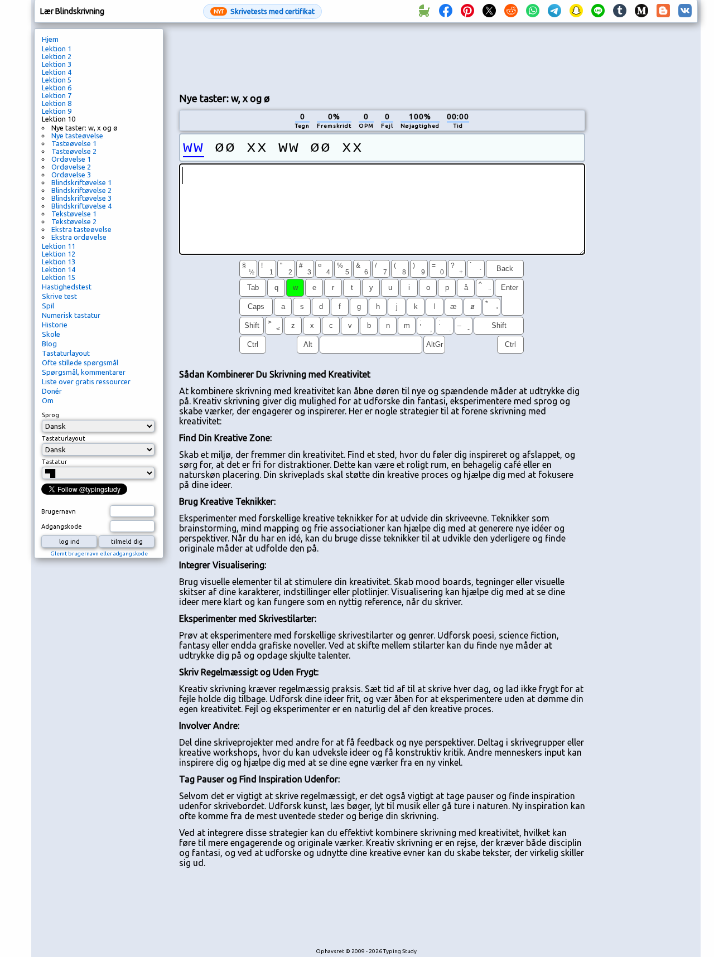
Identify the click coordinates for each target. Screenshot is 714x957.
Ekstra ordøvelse (79, 237)
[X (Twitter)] (489, 11)
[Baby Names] (424, 11)
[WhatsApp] (532, 11)
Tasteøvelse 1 (74, 143)
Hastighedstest (66, 287)
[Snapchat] (576, 11)
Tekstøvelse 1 (74, 214)
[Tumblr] (619, 11)
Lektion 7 (56, 95)
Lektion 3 (56, 64)
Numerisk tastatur (71, 315)
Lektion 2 (56, 56)
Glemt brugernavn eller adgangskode (99, 553)
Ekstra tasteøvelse (81, 229)
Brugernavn (58, 511)
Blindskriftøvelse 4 (81, 206)
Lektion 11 (58, 246)
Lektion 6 (56, 87)
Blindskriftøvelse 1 (81, 182)
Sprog (50, 415)
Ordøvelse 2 (71, 167)
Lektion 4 (56, 72)
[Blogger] (663, 11)
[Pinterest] (467, 11)
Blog (49, 343)
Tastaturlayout (66, 353)
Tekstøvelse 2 (74, 221)
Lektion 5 (56, 80)
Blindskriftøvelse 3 (81, 198)
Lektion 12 (58, 254)
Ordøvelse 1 (71, 159)
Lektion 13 (58, 261)
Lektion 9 (56, 111)
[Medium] (641, 11)
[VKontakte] (685, 11)
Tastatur (54, 461)
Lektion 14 (58, 269)
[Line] (598, 11)
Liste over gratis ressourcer (86, 381)
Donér (52, 391)
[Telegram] (554, 11)
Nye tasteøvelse (77, 135)
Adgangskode (61, 526)
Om (48, 400)
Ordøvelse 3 (71, 174)
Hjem (50, 39)
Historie (54, 324)
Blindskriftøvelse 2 (81, 190)
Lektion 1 (56, 48)
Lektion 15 (58, 277)
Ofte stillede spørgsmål (80, 362)
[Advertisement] (382, 56)
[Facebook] (445, 11)
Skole (51, 334)
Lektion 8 (56, 103)
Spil (48, 306)
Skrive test (59, 296)
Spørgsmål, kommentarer (84, 372)
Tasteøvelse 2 (74, 151)
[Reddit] (511, 11)
